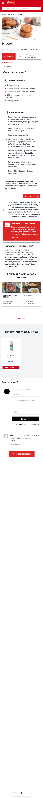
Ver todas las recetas (21, 454)
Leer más (14, 237)
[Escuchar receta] (27, 793)
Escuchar (10, 56)
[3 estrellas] (18, 390)
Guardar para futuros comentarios (26, 424)
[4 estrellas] (21, 390)
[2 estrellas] (16, 390)
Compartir (8, 63)
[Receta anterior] (3, 318)
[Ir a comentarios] (16, 793)
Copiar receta (32, 196)
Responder (16, 444)
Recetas (11, 14)
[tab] (19, 318)
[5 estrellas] (23, 390)
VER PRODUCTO (11, 367)
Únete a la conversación (30, 56)
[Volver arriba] (21, 793)
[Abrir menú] (3, 2)
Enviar (24, 419)
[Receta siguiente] (39, 318)
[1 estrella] (14, 390)
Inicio (4, 14)
